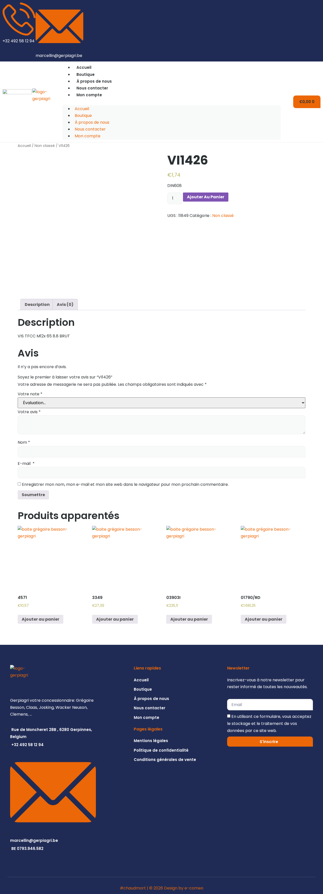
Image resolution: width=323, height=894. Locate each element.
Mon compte (89, 95)
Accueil (83, 67)
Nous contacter (92, 88)
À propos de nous (94, 81)
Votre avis (29, 412)
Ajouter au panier (205, 197)
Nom (24, 442)
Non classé (45, 145)
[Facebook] (316, 30)
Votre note (30, 394)
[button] (172, 101)
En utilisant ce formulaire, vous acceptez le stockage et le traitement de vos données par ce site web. (269, 723)
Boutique (85, 74)
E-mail (26, 463)
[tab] (37, 304)
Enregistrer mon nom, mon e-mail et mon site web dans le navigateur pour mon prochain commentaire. (125, 484)
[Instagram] (308, 30)
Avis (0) (65, 304)
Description (37, 304)
